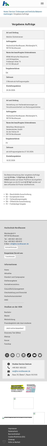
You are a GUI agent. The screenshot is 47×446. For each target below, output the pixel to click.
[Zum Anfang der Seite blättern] (40, 439)
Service (12, 11)
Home (6, 11)
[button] (42, 3)
